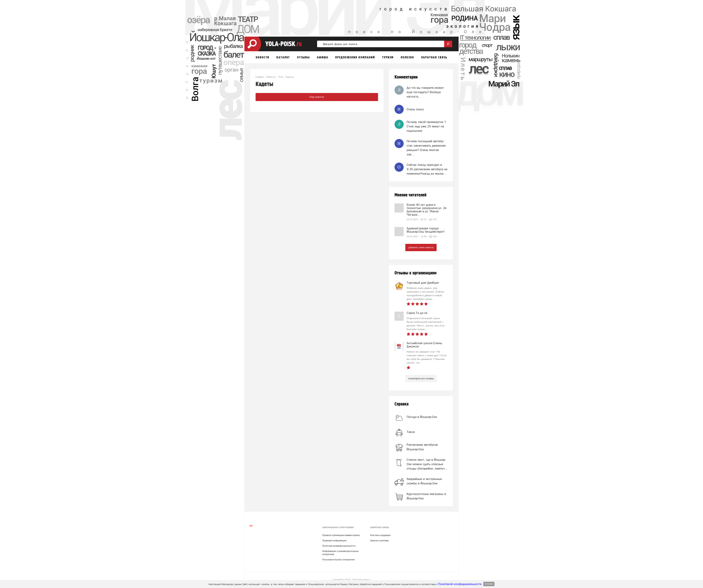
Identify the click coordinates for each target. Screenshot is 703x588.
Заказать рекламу (379, 540)
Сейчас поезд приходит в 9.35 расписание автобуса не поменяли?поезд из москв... (427, 169)
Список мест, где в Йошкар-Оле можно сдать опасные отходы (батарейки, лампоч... (427, 464)
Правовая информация (334, 540)
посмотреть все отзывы (421, 378)
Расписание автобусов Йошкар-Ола (422, 447)
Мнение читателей (410, 195)
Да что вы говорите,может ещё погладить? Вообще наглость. (425, 92)
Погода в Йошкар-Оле (422, 417)
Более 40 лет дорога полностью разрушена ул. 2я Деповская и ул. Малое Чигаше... (427, 209)
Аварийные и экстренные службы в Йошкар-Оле (424, 481)
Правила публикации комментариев (341, 535)
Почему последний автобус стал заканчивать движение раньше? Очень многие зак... (426, 147)
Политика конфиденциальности (339, 546)
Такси (411, 432)
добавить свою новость (421, 247)
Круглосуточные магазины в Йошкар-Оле (426, 496)
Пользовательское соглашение (338, 559)
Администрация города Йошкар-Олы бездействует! (426, 230)
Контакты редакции (380, 535)
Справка (402, 404)
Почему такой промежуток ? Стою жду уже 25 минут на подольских (426, 126)
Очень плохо (415, 109)
